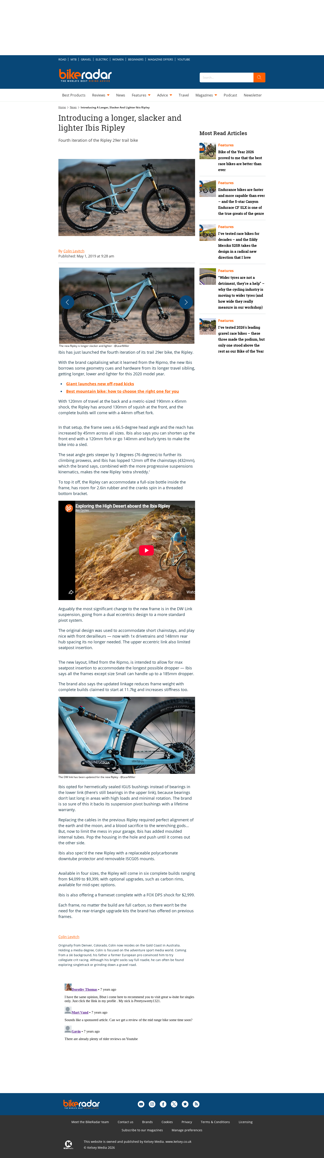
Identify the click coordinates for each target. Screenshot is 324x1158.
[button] (126, 308)
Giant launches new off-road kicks (100, 383)
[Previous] (67, 302)
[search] (259, 77)
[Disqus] (131, 1037)
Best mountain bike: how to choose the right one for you (122, 391)
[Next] (186, 302)
